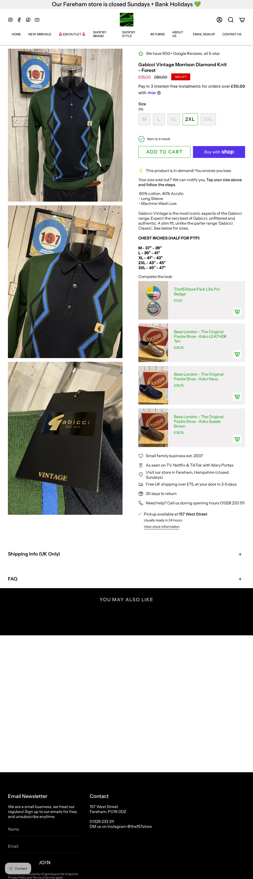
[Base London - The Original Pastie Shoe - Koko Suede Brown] (153, 427)
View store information (161, 526)
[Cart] (242, 20)
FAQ (12, 579)
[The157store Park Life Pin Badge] (153, 300)
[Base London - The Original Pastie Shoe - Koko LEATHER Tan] (153, 342)
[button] (230, 20)
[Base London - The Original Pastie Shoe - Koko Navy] (153, 385)
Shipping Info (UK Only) (34, 554)
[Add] (237, 312)
